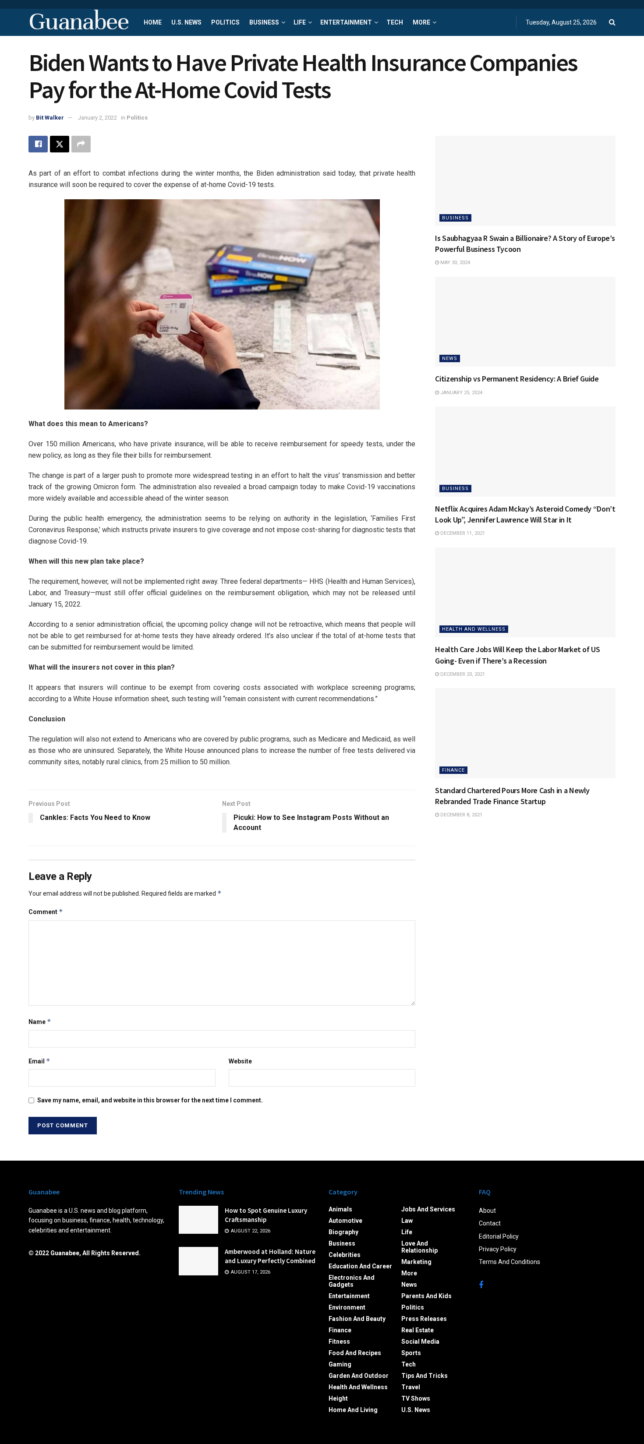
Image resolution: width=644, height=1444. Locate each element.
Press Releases (424, 1318)
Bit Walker (50, 117)
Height (338, 1398)
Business (264, 22)
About (487, 1210)
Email (39, 1061)
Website (240, 1061)
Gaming (340, 1364)
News (449, 358)
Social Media (420, 1341)
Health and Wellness (474, 629)
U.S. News (186, 22)
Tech (394, 22)
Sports (411, 1352)
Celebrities (345, 1254)
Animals (340, 1209)
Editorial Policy (499, 1236)
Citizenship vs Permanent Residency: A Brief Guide (516, 379)
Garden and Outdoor (359, 1375)
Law (407, 1220)
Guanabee (78, 22)
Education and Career (360, 1266)
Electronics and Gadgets (352, 1281)
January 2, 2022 (97, 117)
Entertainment (346, 22)
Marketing (416, 1261)
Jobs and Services (428, 1209)
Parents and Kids (426, 1295)
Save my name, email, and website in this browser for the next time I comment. (150, 1100)
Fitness (339, 1341)
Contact (490, 1223)
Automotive (345, 1220)
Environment (347, 1307)
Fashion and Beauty (357, 1318)
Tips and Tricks (424, 1375)
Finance (453, 770)
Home (153, 22)
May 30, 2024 (454, 262)
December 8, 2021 (460, 815)
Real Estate (417, 1330)
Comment (45, 911)
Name (39, 1021)
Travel (410, 1387)
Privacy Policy (498, 1249)
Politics (225, 22)
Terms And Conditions (509, 1261)
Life (300, 22)
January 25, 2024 (460, 392)
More (421, 22)
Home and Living (353, 1409)
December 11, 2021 (462, 533)
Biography (343, 1232)
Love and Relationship (419, 1247)
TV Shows (415, 1398)
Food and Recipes (355, 1352)
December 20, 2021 (462, 674)
